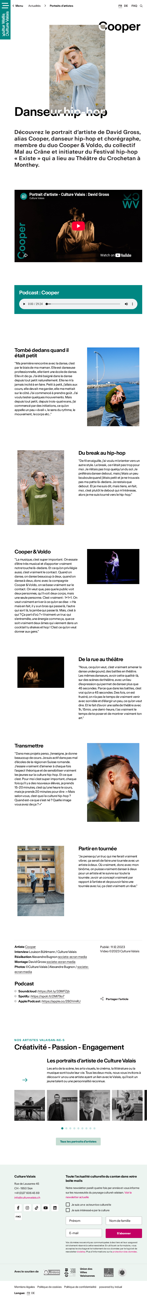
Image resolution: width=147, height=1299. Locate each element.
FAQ (134, 6)
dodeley (81, 1251)
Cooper (30, 947)
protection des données (125, 1251)
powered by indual (110, 1287)
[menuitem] (24, 1287)
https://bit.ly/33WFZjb (53, 991)
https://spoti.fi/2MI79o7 (48, 996)
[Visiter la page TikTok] (36, 1208)
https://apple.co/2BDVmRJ (61, 1001)
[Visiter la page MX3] (18, 1216)
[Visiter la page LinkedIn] (55, 1208)
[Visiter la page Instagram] (27, 1208)
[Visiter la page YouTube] (46, 1208)
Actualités (34, 6)
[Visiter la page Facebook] (18, 1208)
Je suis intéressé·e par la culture (90, 1210)
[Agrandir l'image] (113, 386)
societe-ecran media (72, 957)
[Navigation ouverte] (5, 6)
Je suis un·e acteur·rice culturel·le (91, 1204)
